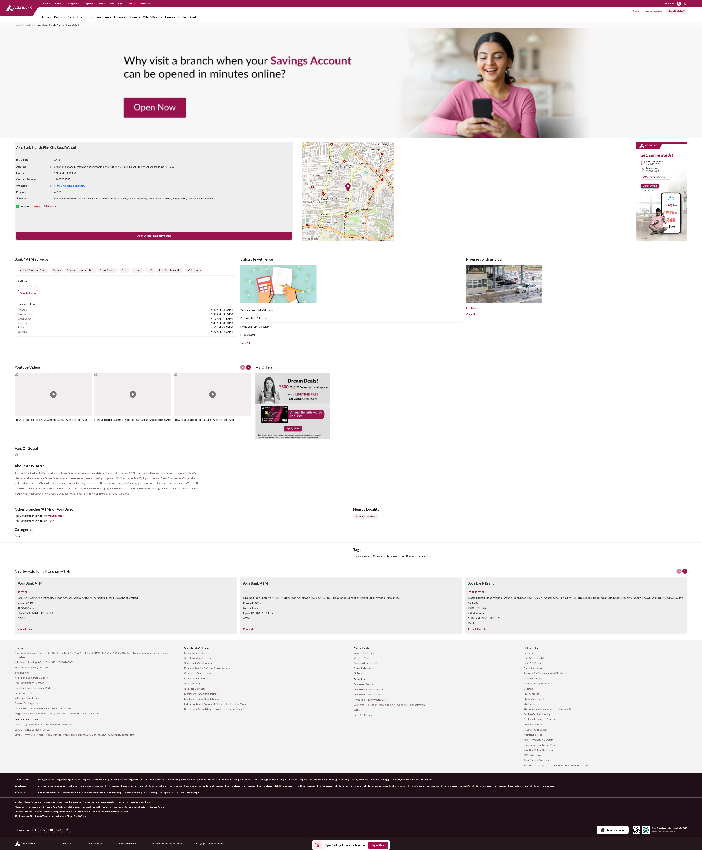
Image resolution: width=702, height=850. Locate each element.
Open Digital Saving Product (154, 235)
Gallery (358, 673)
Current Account (118, 779)
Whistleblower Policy (27, 698)
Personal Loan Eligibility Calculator (276, 786)
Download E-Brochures (367, 694)
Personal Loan (187, 779)
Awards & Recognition (367, 663)
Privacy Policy (95, 843)
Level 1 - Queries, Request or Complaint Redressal (43, 724)
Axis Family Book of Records (404, 779)
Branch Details (477, 629)
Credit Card (172, 779)
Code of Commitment (127, 843)
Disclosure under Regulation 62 (202, 698)
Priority (101, 3)
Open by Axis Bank (359, 779)
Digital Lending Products (538, 683)
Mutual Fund (320, 779)
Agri (120, 3)
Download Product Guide (368, 689)
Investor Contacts (194, 688)
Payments (134, 17)
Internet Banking (379, 779)
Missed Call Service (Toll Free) (31, 667)
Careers (528, 652)
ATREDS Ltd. (178, 792)
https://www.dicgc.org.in (663, 831)
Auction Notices (533, 734)
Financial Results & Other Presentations (207, 668)
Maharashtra (55, 515)
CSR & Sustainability (535, 657)
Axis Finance (113, 792)
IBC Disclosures (533, 755)
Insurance (120, 17)
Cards (71, 17)
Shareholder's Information (199, 663)
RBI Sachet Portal (534, 698)
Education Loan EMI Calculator (425, 786)
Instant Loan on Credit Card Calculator (205, 786)
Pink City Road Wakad (366, 516)
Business (59, 3)
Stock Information (194, 652)
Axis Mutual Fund (71, 792)
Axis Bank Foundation (49, 792)
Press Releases (362, 668)
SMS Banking (22, 672)
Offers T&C (360, 709)
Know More (25, 629)
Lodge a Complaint (653, 10)
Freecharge (193, 792)
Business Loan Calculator (331, 786)
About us (669, 3)
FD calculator (247, 334)
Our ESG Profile (533, 663)
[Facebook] (35, 830)
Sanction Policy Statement (539, 750)
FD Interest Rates (155, 779)
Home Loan (214, 779)
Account (46, 17)
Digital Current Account (95, 779)
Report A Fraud (23, 693)
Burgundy (88, 3)
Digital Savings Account (69, 779)
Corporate (73, 3)
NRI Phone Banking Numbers (31, 677)
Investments (103, 17)
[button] (348, 187)
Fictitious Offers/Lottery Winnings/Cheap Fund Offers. (58, 816)
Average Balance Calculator (52, 786)
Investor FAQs (192, 683)
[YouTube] (51, 830)
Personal (45, 3)
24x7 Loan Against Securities (267, 779)
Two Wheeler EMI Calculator (524, 786)
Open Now (378, 845)
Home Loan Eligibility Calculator (391, 786)
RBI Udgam (530, 704)
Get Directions (50, 206)
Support (637, 10)
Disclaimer (68, 843)
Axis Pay (343, 779)
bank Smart (189, 17)
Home (18, 25)
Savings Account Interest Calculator (86, 786)
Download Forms (363, 684)
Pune (51, 520)
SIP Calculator (548, 786)
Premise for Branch (534, 724)
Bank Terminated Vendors (538, 739)
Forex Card (426, 779)
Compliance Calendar (196, 678)
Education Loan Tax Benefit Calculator (462, 786)
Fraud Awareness (534, 668)
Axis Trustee (149, 792)
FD (142, 779)
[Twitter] (43, 830)
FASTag (333, 779)
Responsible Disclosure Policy (167, 843)
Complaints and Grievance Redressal (35, 687)
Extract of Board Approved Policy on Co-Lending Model (215, 704)
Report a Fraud (615, 829)
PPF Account (291, 779)
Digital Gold (306, 779)
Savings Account (46, 779)
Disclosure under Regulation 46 (202, 693)
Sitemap (528, 688)
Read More (472, 307)
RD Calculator (130, 786)
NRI (112, 3)
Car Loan (201, 779)
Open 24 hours (251, 607)
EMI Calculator (146, 786)
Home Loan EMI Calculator (255, 326)
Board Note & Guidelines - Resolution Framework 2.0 (214, 709)
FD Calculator (113, 786)
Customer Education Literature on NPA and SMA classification (389, 704)
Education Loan (229, 779)
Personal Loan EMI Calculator (257, 310)
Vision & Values (363, 657)
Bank (17, 536)
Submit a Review (28, 293)
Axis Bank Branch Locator (29, 682)
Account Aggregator (535, 729)
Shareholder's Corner (197, 647)
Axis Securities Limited (93, 792)
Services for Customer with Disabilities (546, 673)
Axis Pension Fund (131, 792)
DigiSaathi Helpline (534, 678)
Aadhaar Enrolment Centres (540, 719)
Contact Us (22, 647)
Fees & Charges (363, 714)
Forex (80, 17)
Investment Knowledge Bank (370, 699)
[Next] (684, 571)
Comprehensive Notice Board (540, 744)
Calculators (20, 785)
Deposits (59, 17)
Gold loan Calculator (306, 786)
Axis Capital (164, 792)
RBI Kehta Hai (532, 693)
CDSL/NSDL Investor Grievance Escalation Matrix (43, 708)
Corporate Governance (197, 673)
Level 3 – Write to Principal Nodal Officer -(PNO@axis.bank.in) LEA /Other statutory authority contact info (75, 734)
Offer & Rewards (152, 17)
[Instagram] (68, 830)
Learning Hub (172, 17)
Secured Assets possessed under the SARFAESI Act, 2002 (557, 765)
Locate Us (29, 25)
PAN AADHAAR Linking (537, 714)
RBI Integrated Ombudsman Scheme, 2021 (548, 709)
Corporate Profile (364, 652)
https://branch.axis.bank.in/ (69, 185)
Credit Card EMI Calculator (169, 786)
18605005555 (26, 607)
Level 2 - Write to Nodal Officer (32, 729)
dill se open (145, 3)
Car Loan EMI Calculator (254, 318)
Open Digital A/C (676, 10)
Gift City (131, 3)
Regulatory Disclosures (197, 657)
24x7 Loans (245, 779)
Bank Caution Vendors (536, 760)
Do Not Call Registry (26, 703)
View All (245, 342)
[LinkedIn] (59, 830)
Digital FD (134, 779)
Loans (90, 17)
